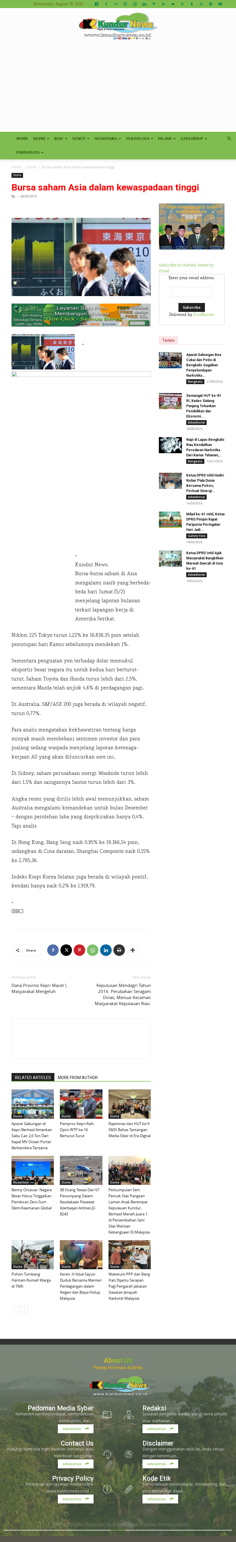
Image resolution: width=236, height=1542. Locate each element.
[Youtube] (220, 4)
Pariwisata (27, 152)
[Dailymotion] (96, 4)
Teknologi (137, 138)
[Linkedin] (144, 4)
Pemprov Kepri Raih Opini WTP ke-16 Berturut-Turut (77, 1129)
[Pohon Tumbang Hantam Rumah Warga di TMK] (33, 1254)
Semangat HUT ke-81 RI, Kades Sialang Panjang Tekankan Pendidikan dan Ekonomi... (203, 406)
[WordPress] (210, 4)
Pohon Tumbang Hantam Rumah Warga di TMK (31, 1280)
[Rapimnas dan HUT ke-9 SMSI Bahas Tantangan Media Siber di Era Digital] (130, 1103)
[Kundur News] (118, 27)
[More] (133, 950)
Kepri (39, 138)
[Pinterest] (153, 4)
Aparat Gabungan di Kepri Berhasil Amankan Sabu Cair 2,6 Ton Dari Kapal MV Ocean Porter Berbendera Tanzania (32, 1135)
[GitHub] (125, 4)
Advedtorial (196, 422)
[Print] (119, 950)
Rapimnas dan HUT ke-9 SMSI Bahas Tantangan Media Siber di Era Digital (130, 1129)
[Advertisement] (118, 88)
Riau (58, 138)
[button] (229, 139)
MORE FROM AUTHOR (78, 1077)
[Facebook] (106, 4)
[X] (201, 4)
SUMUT (78, 138)
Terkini (168, 340)
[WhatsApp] (92, 950)
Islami (165, 138)
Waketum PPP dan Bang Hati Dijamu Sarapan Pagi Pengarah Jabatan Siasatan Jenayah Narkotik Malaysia (129, 1286)
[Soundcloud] (172, 4)
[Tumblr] (191, 4)
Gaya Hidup (191, 138)
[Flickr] (115, 4)
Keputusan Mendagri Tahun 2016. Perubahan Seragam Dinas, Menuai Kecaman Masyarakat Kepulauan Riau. (123, 994)
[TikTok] (182, 4)
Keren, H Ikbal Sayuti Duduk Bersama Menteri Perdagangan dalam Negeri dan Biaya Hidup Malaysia (81, 1286)
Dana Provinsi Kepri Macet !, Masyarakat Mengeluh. (39, 988)
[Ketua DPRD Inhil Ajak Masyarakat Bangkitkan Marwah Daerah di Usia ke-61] (170, 558)
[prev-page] (15, 1310)
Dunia (31, 167)
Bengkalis (195, 382)
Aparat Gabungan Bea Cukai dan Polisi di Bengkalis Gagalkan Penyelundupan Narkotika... (203, 365)
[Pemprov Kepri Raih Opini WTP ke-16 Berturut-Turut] (81, 1103)
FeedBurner (203, 314)
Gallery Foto (196, 536)
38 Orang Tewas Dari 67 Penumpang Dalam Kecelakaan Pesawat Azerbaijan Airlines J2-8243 (79, 1202)
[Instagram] (134, 4)
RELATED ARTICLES (33, 1077)
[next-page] (24, 1310)
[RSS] (163, 4)
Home (22, 138)
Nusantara (105, 138)
